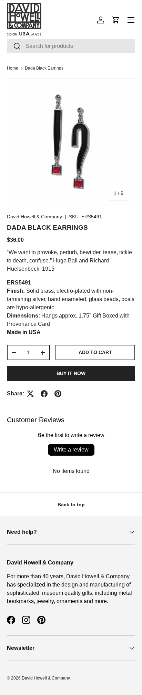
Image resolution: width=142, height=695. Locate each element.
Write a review (71, 450)
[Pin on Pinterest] (58, 394)
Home (12, 68)
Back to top (71, 504)
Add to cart (95, 352)
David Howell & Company (34, 216)
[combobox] (71, 46)
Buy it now (71, 373)
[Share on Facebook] (44, 394)
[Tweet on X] (30, 394)
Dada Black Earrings (44, 68)
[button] (115, 20)
